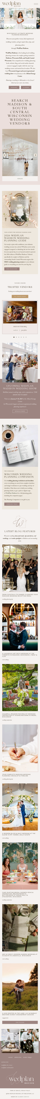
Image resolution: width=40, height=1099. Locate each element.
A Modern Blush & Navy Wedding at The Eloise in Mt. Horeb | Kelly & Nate (18, 834)
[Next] (37, 18)
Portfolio (24, 330)
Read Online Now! (12, 269)
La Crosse (26, 87)
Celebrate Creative (23, 1096)
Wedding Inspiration (7, 720)
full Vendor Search (20, 296)
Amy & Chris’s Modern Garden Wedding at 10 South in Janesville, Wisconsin (19, 955)
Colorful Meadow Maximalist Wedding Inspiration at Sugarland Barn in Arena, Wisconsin (19, 715)
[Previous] (2, 18)
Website (15, 330)
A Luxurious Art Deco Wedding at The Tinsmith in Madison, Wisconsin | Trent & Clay (19, 655)
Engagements (5, 1018)
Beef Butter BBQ (20, 327)
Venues (20, 178)
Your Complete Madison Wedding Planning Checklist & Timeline (16, 775)
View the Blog (20, 1022)
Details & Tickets (20, 411)
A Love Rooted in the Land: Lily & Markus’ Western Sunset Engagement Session (19, 1014)
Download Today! (12, 504)
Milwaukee (14, 87)
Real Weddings (5, 660)
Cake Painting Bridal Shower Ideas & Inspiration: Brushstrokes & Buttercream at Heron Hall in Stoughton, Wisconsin (17, 894)
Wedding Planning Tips (7, 599)
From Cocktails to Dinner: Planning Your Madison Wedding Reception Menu (20, 595)
